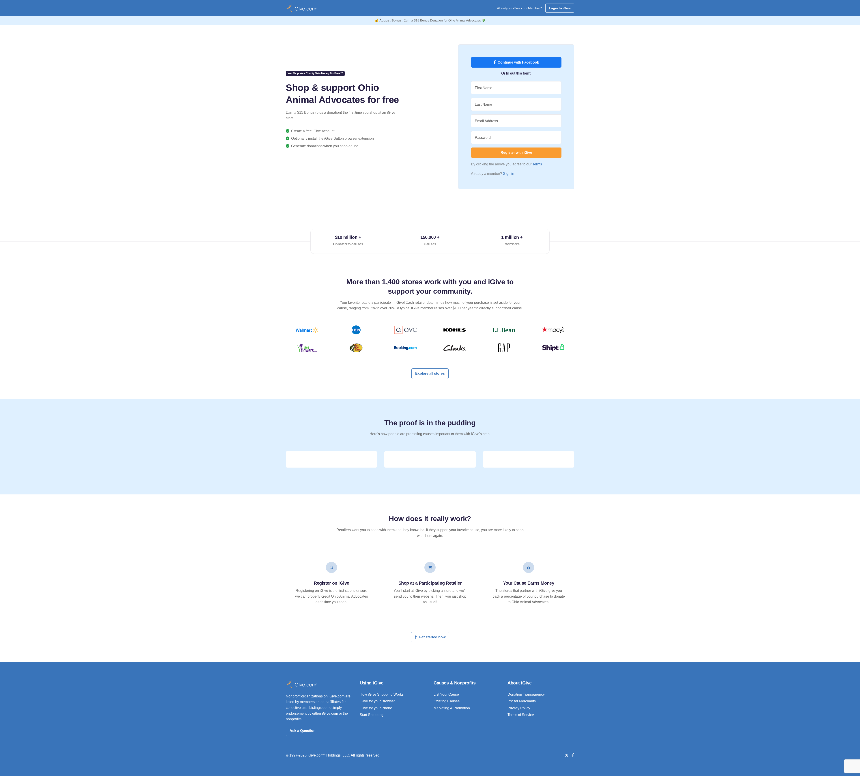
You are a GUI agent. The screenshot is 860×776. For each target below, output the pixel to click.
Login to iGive (560, 8)
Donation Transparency (526, 694)
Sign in (508, 173)
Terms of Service (520, 715)
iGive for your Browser (377, 701)
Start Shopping (371, 715)
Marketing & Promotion (452, 708)
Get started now (432, 637)
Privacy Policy (518, 708)
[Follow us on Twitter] (566, 755)
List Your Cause (446, 694)
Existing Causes (447, 701)
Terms (537, 164)
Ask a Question (303, 731)
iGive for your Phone (376, 708)
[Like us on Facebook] (573, 755)
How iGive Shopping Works (382, 694)
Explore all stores (430, 373)
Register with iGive (516, 152)
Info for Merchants (521, 701)
